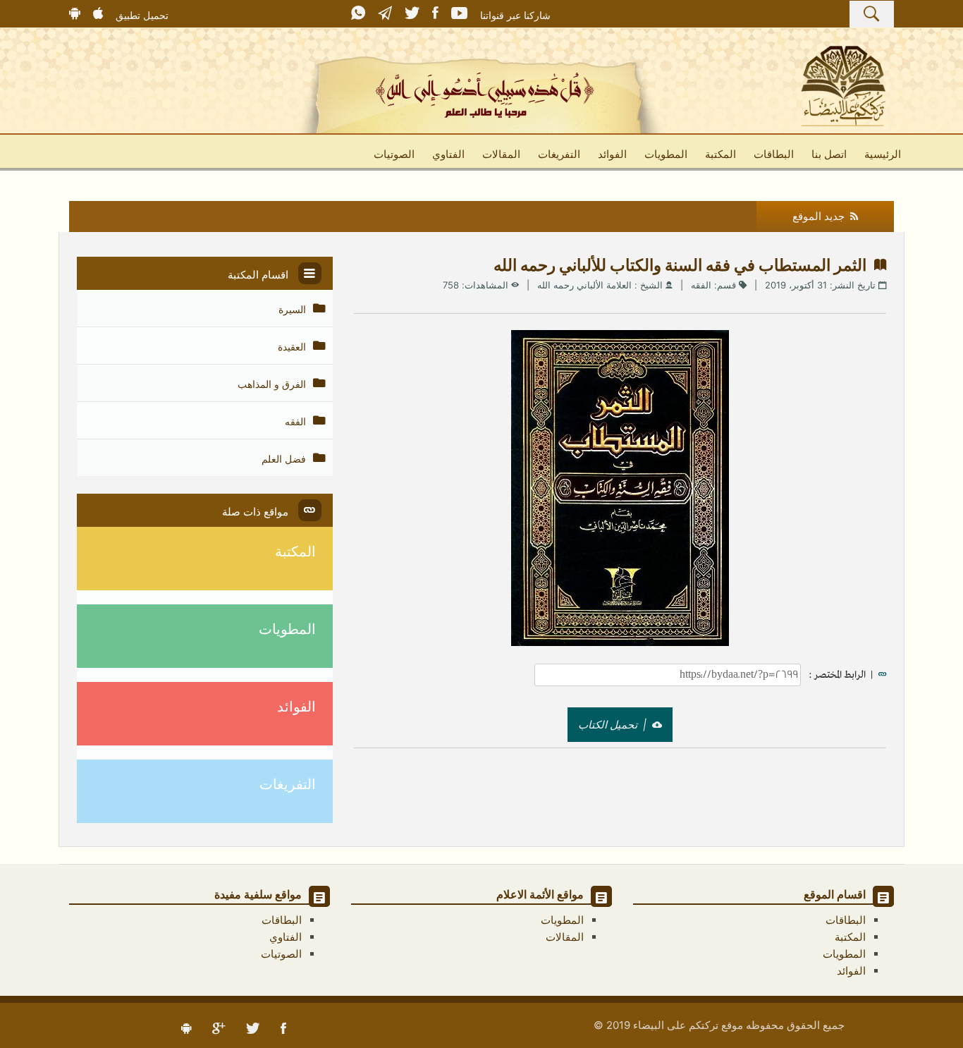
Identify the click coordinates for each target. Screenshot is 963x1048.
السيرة (293, 309)
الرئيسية (882, 154)
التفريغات (559, 154)
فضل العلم (285, 459)
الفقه (701, 285)
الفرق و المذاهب (273, 384)
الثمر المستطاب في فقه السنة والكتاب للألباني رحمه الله (683, 264)
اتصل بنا (829, 154)
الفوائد (612, 154)
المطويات (665, 154)
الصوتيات (394, 154)
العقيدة (293, 347)
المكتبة (720, 154)
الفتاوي (448, 154)
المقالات (501, 154)
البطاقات (774, 154)
